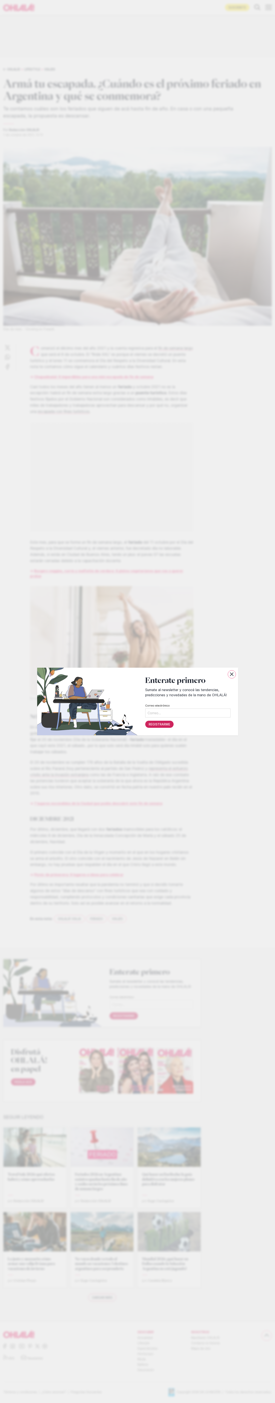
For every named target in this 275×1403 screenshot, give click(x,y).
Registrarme (159, 724)
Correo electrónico (157, 705)
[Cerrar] (232, 674)
